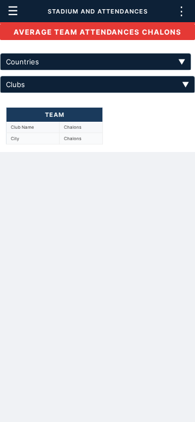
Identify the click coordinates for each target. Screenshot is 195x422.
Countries (95, 61)
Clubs (97, 84)
